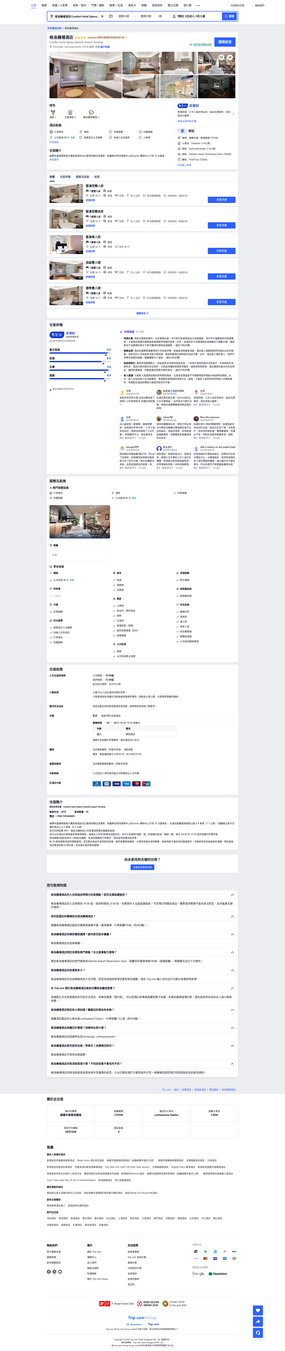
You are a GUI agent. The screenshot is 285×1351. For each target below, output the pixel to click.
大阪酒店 (146, 1218)
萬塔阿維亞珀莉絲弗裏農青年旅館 (101, 1173)
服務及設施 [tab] (82, 176)
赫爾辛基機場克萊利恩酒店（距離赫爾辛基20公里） (173, 1173)
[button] (198, 5)
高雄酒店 (103, 1225)
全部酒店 (132, 1273)
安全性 (131, 1284)
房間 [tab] (52, 176)
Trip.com (166, 1089)
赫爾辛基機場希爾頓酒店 (171, 1160)
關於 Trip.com (94, 1251)
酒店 (176, 1089)
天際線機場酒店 (160, 1167)
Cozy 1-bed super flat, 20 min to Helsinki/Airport (71, 1180)
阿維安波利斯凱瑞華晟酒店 (89, 1167)
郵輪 (144, 5)
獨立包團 (173, 5)
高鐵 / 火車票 (60, 5)
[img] (85, 75)
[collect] (258, 1310)
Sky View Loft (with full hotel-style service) (127, 1167)
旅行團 (187, 5)
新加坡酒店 (90, 1225)
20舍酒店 (212, 1160)
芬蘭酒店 (186, 1089)
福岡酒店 (182, 1218)
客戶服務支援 (54, 1251)
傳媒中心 (91, 1257)
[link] (237, 5)
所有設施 (54, 142)
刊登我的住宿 (135, 1268)
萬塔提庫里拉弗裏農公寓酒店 (218, 1173)
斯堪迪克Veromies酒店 (132, 1173)
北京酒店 (194, 1218)
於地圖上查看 (184, 165)
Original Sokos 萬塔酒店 (183, 1167)
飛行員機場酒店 (123, 1180)
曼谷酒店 (134, 1218)
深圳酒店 (51, 1218)
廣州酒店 (99, 1218)
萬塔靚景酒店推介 (56, 1205)
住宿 (33, 5)
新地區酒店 (200, 1089)
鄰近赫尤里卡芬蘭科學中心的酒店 (64, 1193)
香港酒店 (63, 1218)
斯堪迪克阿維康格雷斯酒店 (61, 1160)
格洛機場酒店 (61, 37)
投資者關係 (133, 1251)
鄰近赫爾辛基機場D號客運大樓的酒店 (103, 1193)
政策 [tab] (97, 176)
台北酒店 (110, 1218)
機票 (44, 5)
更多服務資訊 (54, 1262)
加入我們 (91, 1262)
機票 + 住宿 (116, 5)
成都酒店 (65, 1225)
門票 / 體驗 (97, 5)
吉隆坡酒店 (52, 1225)
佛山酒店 (217, 1218)
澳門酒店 (158, 1218)
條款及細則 (93, 1268)
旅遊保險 (157, 5)
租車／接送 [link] (79, 5)
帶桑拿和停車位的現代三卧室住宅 (64, 1173)
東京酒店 (87, 1218)
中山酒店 (205, 1218)
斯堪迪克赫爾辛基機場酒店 (211, 1167)
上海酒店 (122, 1218)
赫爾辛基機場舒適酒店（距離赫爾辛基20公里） (131, 1160)
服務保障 (51, 1257)
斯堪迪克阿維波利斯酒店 (59, 1167)
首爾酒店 (170, 1218)
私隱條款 (91, 1273)
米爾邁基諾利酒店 (195, 1160)
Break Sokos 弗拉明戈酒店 (90, 1160)
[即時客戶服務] (258, 1333)
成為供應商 (133, 1279)
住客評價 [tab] (65, 176)
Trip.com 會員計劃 (137, 1257)
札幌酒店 (77, 1225)
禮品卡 (132, 5)
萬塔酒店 (214, 1089)
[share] (258, 1322)
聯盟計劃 (132, 1262)
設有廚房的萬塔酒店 (78, 1205)
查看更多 (54, 159)
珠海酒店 (75, 1218)
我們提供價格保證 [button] (202, 44)
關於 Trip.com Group (97, 1279)
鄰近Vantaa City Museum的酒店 (141, 1193)
